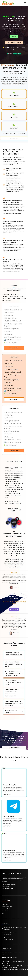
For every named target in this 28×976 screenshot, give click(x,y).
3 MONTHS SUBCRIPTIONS (14, 42)
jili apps (20, 965)
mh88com (5, 965)
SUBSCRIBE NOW (14, 399)
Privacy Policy (5, 904)
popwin (18, 969)
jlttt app (18, 967)
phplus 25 (9, 967)
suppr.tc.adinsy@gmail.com (10, 932)
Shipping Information (7, 906)
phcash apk (15, 965)
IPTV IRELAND (8, 963)
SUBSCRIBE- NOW (14, 450)
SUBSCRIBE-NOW (14, 348)
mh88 (10, 965)
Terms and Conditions (7, 911)
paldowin (13, 969)
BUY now (14, 36)
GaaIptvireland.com (7, 888)
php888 (14, 967)
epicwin (8, 969)
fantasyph (23, 969)
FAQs (3, 913)
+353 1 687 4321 (7, 935)
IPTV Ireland (5, 887)
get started (14, 138)
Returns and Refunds (7, 909)
